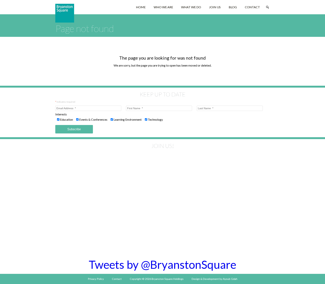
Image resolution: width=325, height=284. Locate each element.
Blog (233, 7)
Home (141, 7)
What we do (191, 7)
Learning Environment (128, 119)
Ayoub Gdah (230, 278)
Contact (252, 7)
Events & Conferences (93, 119)
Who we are (163, 7)
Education (66, 119)
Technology (155, 119)
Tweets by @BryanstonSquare (162, 264)
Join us (215, 7)
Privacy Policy (96, 278)
